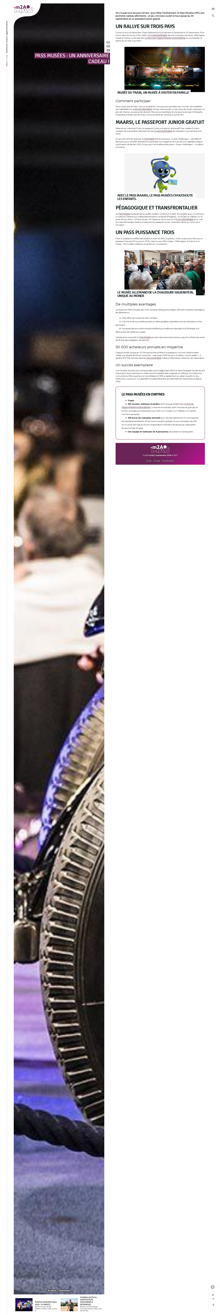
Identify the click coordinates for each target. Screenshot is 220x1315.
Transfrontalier (169, 461)
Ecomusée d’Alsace (184, 219)
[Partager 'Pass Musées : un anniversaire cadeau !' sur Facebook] (213, 1295)
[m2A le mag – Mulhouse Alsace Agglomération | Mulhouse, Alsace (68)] (31, 9)
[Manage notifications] (212, 1287)
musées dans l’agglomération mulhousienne (165, 38)
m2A (149, 461)
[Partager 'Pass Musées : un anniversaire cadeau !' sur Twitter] (213, 1299)
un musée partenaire (157, 35)
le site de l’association (142, 109)
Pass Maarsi (149, 139)
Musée (157, 461)
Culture (53, 1291)
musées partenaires (163, 131)
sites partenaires (153, 358)
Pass (162, 371)
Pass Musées (124, 214)
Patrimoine (65, 1291)
